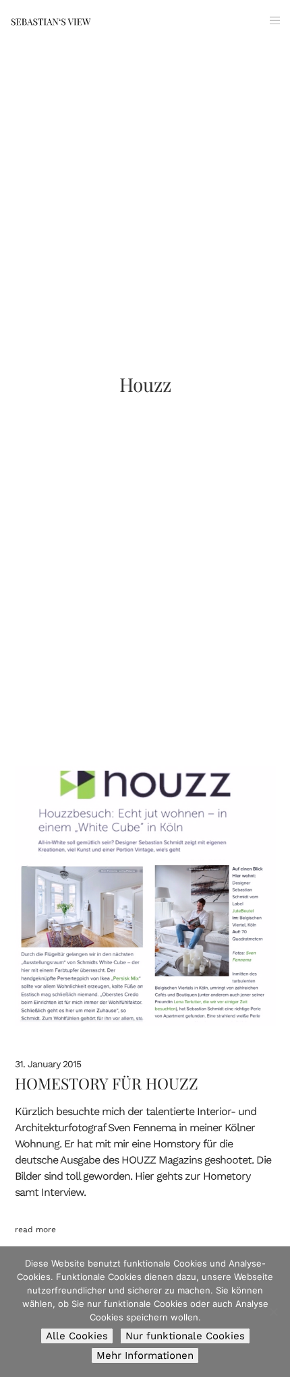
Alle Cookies (77, 1336)
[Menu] (271, 20)
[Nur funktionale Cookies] (273, 1311)
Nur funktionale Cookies (185, 1336)
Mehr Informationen (145, 1355)
